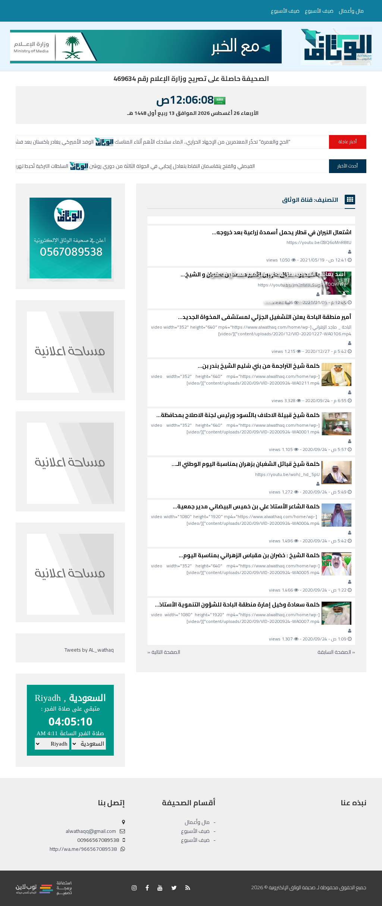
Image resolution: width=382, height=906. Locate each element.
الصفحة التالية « (163, 652)
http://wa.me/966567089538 (83, 849)
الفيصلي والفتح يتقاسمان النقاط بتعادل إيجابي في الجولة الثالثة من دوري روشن (206, 166)
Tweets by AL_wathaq (89, 650)
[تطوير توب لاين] (44, 888)
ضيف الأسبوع (319, 11)
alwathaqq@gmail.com (91, 831)
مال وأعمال (351, 11)
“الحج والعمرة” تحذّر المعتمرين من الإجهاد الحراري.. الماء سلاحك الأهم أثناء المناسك (241, 142)
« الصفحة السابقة (336, 652)
